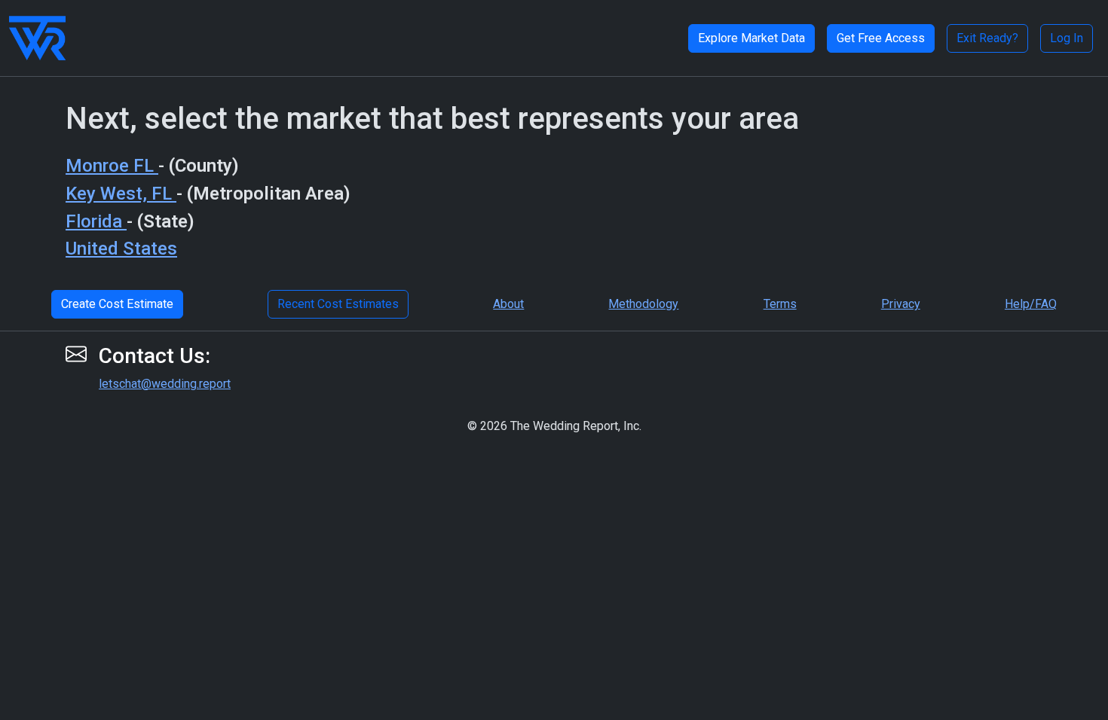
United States (121, 248)
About (508, 304)
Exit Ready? (987, 38)
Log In (1066, 38)
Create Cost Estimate (117, 304)
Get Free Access (881, 38)
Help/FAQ (1031, 304)
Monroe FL (112, 165)
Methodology (643, 304)
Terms (780, 304)
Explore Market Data (751, 38)
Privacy (900, 304)
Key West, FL (121, 193)
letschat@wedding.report (165, 384)
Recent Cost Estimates (338, 304)
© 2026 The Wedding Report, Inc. (554, 426)
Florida (96, 221)
